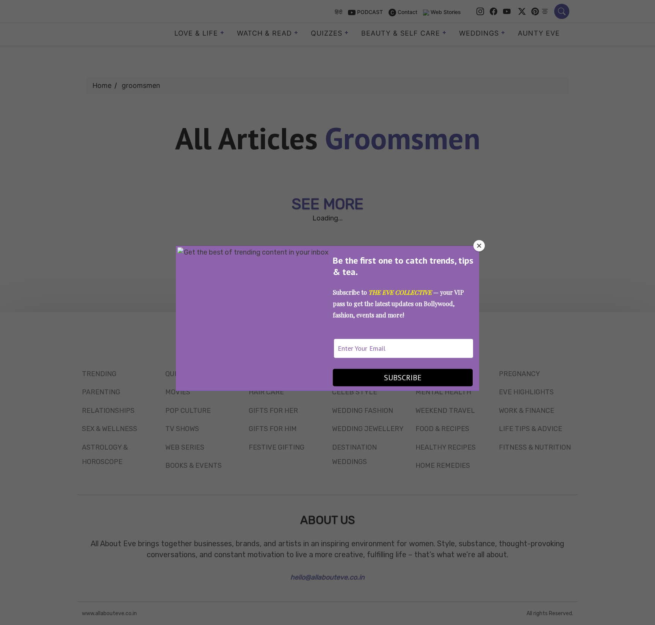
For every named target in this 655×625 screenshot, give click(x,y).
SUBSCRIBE (403, 378)
